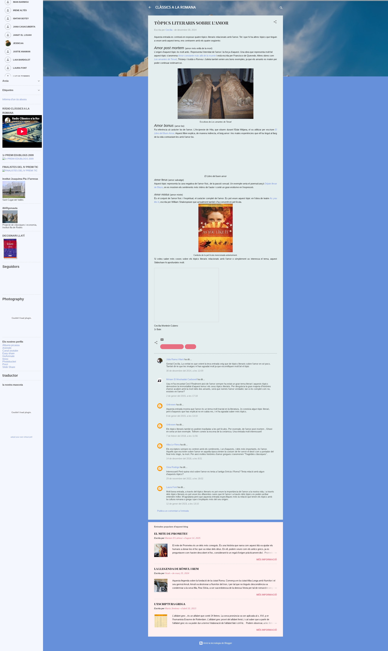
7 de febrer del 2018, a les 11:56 (182, 436)
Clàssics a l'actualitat (172, 346)
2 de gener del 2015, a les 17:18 (182, 396)
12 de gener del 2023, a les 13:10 (182, 503)
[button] (275, 22)
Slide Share (8, 367)
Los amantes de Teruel (165, 59)
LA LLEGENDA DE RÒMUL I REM (176, 569)
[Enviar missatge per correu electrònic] (162, 340)
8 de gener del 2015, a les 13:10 (182, 416)
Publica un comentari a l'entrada (173, 511)
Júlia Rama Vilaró (175, 359)
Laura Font (171, 487)
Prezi (5, 364)
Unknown (171, 404)
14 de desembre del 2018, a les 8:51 (184, 458)
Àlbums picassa (11, 345)
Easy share (8, 353)
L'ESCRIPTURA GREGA (169, 604)
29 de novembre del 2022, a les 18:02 (184, 478)
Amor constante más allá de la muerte (197, 55)
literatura (190, 346)
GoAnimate (8, 356)
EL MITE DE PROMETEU (171, 533)
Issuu (5, 359)
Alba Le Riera (173, 444)
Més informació (266, 559)
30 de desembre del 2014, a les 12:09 (184, 370)
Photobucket (9, 361)
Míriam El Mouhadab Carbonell (181, 379)
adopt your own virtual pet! (21, 437)
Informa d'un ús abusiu (14, 99)
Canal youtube (10, 350)
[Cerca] (281, 8)
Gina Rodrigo (172, 467)
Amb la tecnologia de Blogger (217, 643)
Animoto (6, 348)
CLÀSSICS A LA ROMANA (175, 7)
